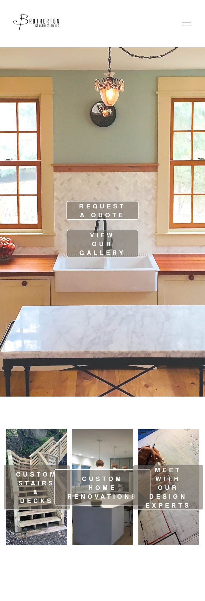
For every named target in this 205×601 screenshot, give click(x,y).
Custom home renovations (102, 487)
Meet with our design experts (168, 487)
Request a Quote (102, 210)
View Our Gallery (102, 243)
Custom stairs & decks (36, 487)
